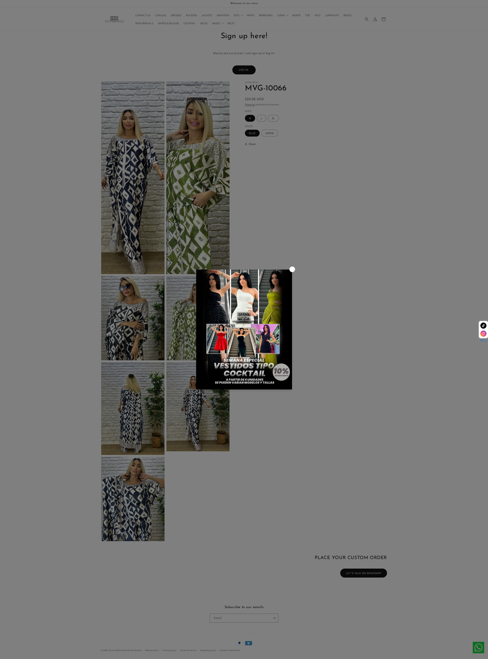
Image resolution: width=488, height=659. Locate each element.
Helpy (483, 340)
